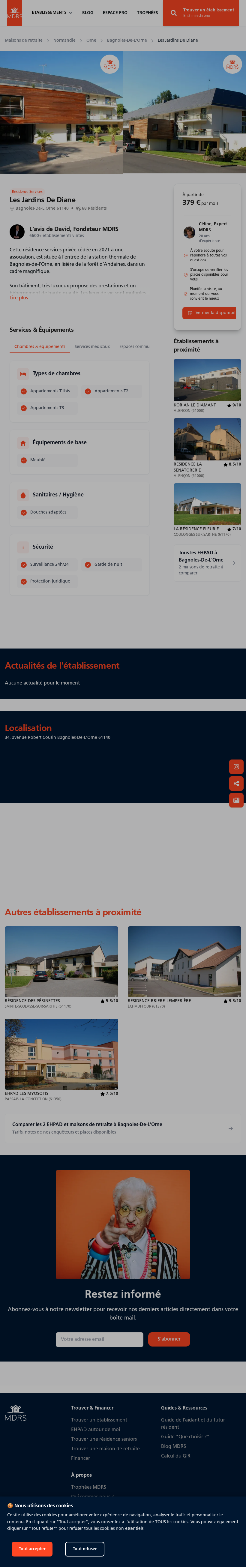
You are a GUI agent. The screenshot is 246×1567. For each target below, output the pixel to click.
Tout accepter (32, 1549)
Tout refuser (85, 1549)
